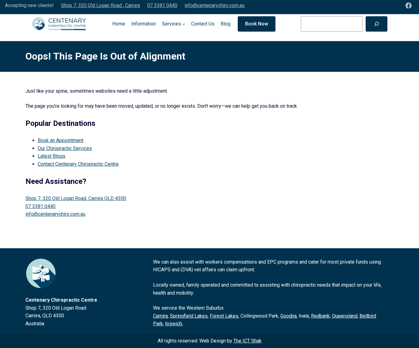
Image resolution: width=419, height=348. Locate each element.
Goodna (288, 316)
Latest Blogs (51, 156)
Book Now (256, 24)
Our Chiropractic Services (65, 148)
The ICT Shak (247, 341)
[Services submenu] (183, 23)
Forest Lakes (224, 316)
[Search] (376, 23)
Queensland (344, 316)
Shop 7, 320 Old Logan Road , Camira (100, 5)
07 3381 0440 (162, 5)
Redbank (320, 316)
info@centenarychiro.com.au (214, 5)
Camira (160, 316)
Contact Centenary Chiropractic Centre (78, 164)
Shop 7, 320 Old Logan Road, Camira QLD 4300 (75, 198)
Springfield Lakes (189, 316)
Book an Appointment (60, 140)
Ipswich (173, 324)
